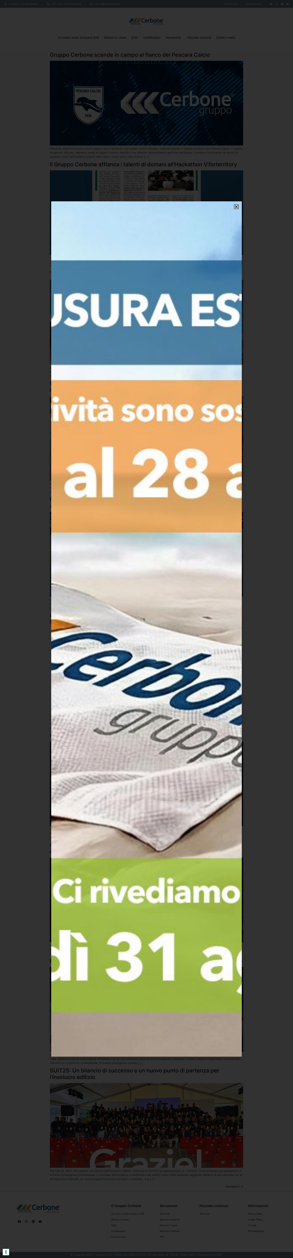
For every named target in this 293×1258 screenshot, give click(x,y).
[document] (146, 629)
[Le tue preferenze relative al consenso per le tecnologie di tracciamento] (6, 1252)
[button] (236, 207)
